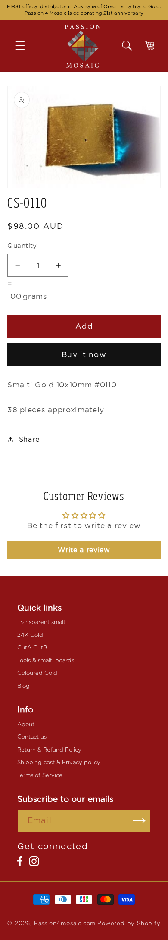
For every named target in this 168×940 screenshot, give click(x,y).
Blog (23, 686)
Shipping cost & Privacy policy (58, 762)
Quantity (22, 246)
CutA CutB (32, 647)
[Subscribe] (139, 820)
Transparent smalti (42, 622)
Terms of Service (39, 775)
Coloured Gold (37, 673)
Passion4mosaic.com (65, 923)
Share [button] (29, 439)
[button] (26, 46)
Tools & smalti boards (45, 660)
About (25, 724)
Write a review (84, 550)
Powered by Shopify (129, 923)
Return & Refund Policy (49, 750)
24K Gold (30, 635)
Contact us (32, 737)
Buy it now (84, 354)
